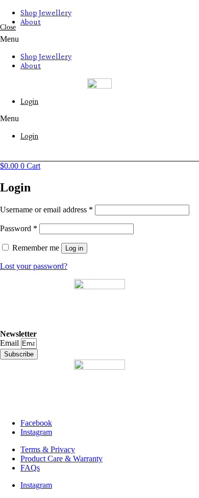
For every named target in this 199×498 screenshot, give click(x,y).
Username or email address (46, 209)
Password (18, 228)
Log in (74, 248)
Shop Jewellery (45, 12)
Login (29, 101)
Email (10, 343)
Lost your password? (33, 266)
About (30, 21)
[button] (99, 39)
